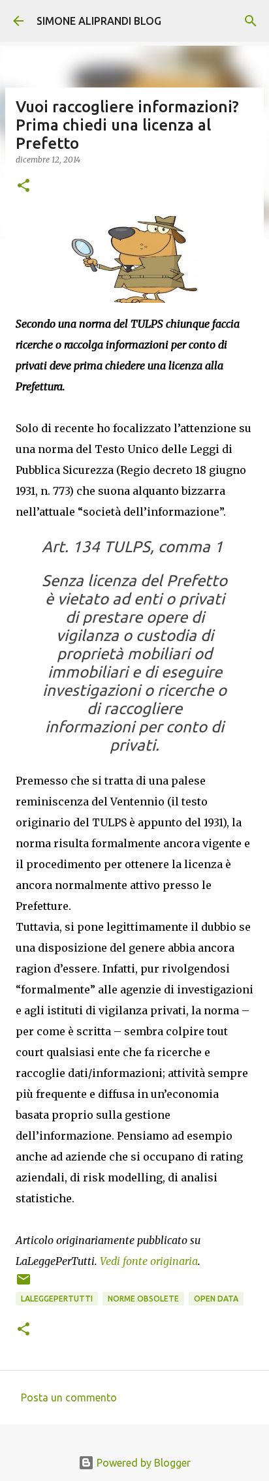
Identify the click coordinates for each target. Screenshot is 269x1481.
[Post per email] (23, 1284)
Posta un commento (69, 1397)
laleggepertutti (57, 1298)
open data (216, 1298)
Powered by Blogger (142, 1463)
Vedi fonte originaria (149, 1261)
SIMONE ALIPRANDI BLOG (99, 21)
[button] (23, 186)
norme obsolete (143, 1298)
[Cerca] (251, 21)
